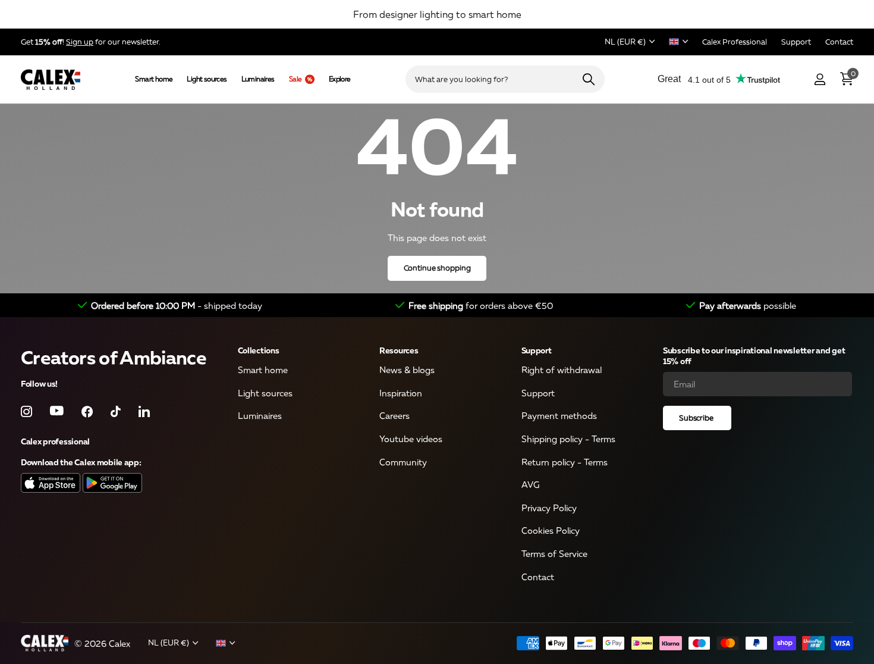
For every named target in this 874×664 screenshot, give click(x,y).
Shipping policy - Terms (568, 438)
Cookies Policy (550, 530)
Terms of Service (554, 554)
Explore (340, 79)
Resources (398, 350)
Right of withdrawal (561, 370)
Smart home (153, 79)
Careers (394, 416)
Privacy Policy (549, 507)
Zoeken (588, 79)
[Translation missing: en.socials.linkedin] (144, 411)
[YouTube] (57, 411)
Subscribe (697, 417)
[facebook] (87, 411)
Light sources (207, 79)
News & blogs (407, 370)
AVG (530, 485)
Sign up (79, 41)
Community (403, 461)
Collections (258, 350)
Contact (537, 576)
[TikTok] (116, 411)
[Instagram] (26, 411)
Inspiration (400, 392)
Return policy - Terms (564, 461)
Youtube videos (410, 438)
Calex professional (55, 441)
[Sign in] (819, 79)
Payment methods (559, 416)
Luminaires (258, 79)
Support (536, 350)
